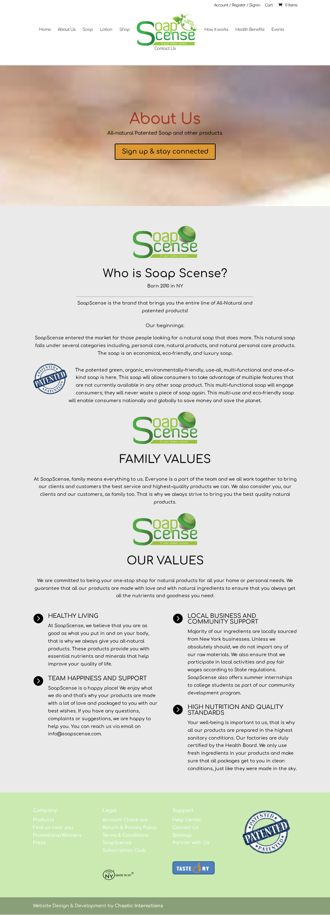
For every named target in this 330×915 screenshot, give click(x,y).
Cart (269, 5)
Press (39, 842)
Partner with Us (190, 842)
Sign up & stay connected (165, 151)
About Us (66, 29)
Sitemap (182, 835)
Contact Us (165, 48)
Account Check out (125, 819)
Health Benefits (249, 29)
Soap (87, 29)
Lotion (106, 29)
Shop (124, 29)
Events (277, 29)
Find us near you (53, 827)
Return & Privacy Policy (129, 827)
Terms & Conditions (125, 835)
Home (45, 29)
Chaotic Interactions (139, 905)
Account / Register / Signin (237, 5)
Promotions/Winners (57, 835)
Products (43, 819)
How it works (216, 29)
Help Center (186, 819)
